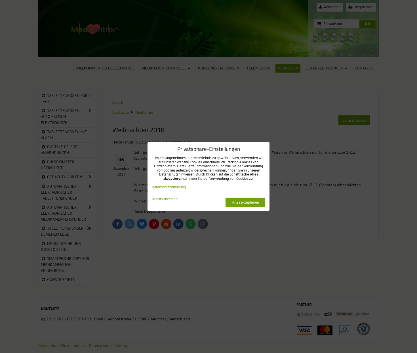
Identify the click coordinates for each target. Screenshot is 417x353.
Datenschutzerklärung (169, 187)
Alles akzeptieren (245, 202)
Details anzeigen (165, 199)
